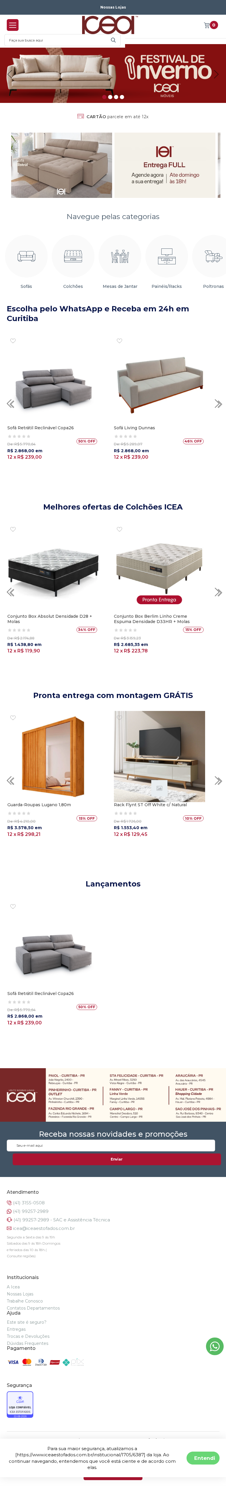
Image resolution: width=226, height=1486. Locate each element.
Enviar (117, 1159)
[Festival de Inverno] (113, 73)
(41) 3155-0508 (29, 1203)
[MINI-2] (165, 165)
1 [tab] (104, 97)
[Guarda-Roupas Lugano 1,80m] (53, 756)
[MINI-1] (61, 165)
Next (216, 74)
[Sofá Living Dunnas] (159, 379)
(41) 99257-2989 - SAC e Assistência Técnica (62, 1220)
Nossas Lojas (113, 7)
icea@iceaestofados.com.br (44, 1228)
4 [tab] (122, 97)
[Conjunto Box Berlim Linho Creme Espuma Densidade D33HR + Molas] (159, 568)
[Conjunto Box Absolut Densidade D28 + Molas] (53, 568)
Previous (9, 74)
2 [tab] (110, 97)
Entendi (204, 1458)
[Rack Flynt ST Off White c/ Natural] (159, 756)
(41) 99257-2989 (31, 1211)
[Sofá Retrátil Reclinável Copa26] (53, 379)
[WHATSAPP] (215, 1353)
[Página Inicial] (110, 25)
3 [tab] (116, 97)
